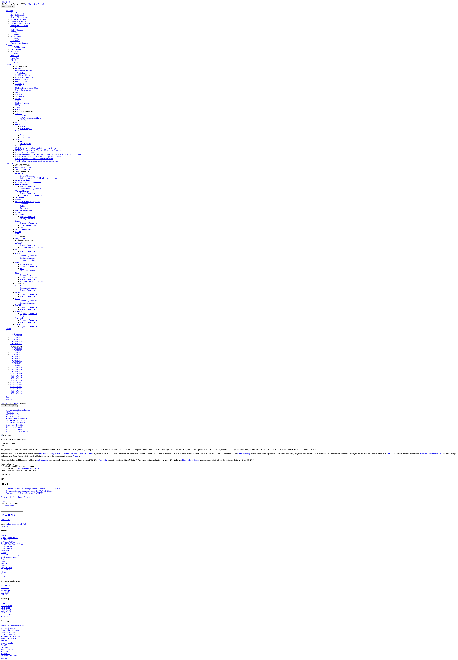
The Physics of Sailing (190, 460)
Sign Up (4, 658)
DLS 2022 (5, 588)
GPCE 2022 (5, 590)
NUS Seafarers (42, 460)
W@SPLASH (20, 101)
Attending (9, 11)
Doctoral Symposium (23, 90)
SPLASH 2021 (16, 348)
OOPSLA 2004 (16, 384)
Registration (15, 34)
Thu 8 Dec (14, 58)
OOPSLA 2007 (16, 378)
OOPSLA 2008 (16, 376)
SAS (22, 133)
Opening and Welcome (24, 71)
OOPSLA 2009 (16, 374)
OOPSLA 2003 (16, 387)
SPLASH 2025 (16, 339)
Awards (13, 28)
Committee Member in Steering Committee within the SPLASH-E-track (33, 489)
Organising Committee (28, 277)
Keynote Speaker (26, 275)
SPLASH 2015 (16, 361)
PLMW (18, 99)
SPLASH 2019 (16, 352)
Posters (18, 86)
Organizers (24, 204)
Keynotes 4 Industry (18, 19)
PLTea (17, 105)
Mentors (23, 227)
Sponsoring (14, 39)
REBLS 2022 (6, 612)
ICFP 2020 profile (12, 412)
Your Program (15, 49)
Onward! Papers (21, 81)
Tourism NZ (15, 41)
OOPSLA (19, 69)
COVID (13, 32)
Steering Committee (22, 169)
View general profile (7, 505)
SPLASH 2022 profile (9, 406)
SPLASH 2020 (16, 350)
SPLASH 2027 (16, 335)
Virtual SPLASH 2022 (19, 26)
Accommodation (16, 36)
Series (12, 333)
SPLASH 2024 (16, 342)
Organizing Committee (23, 167)
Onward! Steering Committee (31, 189)
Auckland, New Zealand (34, 4)
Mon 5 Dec (14, 51)
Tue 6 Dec (14, 54)
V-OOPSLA (20, 73)
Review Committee (27, 176)
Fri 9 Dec (14, 60)
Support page (5, 526)
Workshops (19, 84)
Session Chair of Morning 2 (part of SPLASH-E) (24, 493)
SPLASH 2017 (16, 357)
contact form (5, 520)
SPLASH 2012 (16, 367)
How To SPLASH (17, 15)
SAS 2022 (5, 592)
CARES (18, 109)
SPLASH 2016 (16, 359)
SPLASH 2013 (16, 365)
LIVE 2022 (5, 608)
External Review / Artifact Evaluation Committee (38, 178)
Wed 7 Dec (14, 56)
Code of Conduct (16, 30)
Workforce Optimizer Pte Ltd (431, 454)
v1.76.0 (23, 524)
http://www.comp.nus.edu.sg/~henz (27, 468)
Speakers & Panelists (28, 225)
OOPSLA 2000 (16, 393)
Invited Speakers (26, 264)
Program (9, 45)
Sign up (9, 399)
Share (3, 501)
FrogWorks (103, 460)
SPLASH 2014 (16, 363)
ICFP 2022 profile (12, 414)
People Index (20, 239)
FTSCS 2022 (6, 604)
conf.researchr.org (12, 524)
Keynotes (18, 94)
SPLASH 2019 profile (14, 425)
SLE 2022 (5, 594)
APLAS (23, 116)
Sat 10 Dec (14, 62)
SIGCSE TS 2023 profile (15, 421)
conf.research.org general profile (18, 410)
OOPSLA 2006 (16, 380)
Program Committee (27, 187)
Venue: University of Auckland (22, 13)
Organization (11, 163)
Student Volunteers (22, 103)
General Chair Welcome (19, 17)
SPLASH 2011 (16, 369)
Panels (17, 92)
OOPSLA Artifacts (22, 75)
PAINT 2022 (6, 610)
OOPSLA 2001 (16, 391)
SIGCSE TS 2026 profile (15, 423)
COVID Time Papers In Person (27, 77)
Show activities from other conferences (15, 497)
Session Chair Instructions (20, 24)
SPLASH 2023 (16, 344)
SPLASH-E (19, 96)
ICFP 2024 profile (12, 416)
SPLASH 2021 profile (14, 427)
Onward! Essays (21, 79)
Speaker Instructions (18, 21)
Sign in (8, 397)
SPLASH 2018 (16, 354)
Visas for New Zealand (19, 43)
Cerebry (76, 456)
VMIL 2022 (5, 616)
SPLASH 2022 (7, 403)
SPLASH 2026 (16, 337)
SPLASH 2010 (16, 372)
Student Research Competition (26, 88)
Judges (22, 206)
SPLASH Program (17, 47)
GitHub (390, 454)
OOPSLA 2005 (16, 382)
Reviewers (24, 208)
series (16, 403)
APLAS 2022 (6, 586)
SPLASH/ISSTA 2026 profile (17, 431)
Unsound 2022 (6, 614)
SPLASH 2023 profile (14, 429)
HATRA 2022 (6, 606)
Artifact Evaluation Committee (31, 247)
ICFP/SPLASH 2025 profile (16, 418)
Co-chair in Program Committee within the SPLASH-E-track (29, 491)
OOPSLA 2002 (16, 389)
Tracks (8, 64)
